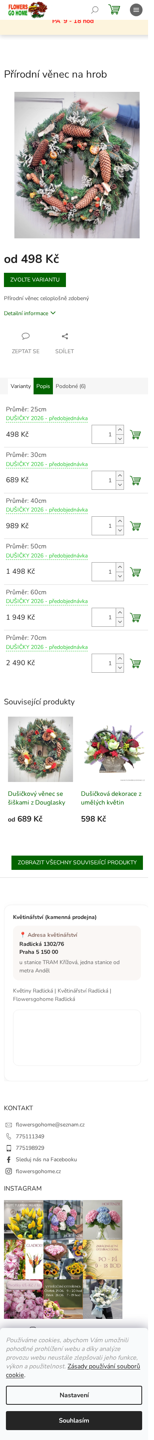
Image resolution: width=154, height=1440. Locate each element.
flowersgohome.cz (38, 1171)
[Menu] (136, 10)
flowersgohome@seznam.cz (50, 1124)
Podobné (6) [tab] (71, 386)
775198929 (30, 1148)
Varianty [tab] (21, 386)
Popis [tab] (43, 386)
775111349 (30, 1136)
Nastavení (74, 1395)
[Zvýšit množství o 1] (120, 429)
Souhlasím (74, 1420)
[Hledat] (95, 10)
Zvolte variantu (35, 279)
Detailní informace (26, 313)
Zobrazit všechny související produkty (77, 862)
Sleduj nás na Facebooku (46, 1159)
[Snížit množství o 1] (120, 438)
